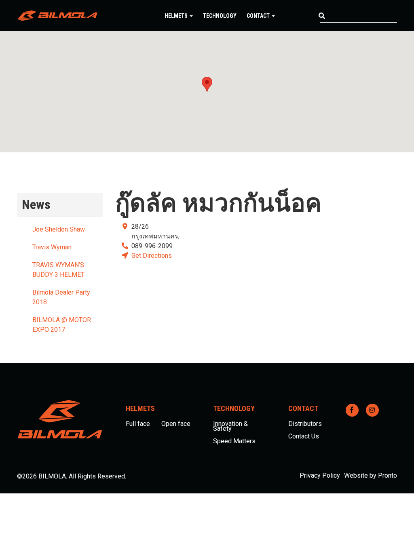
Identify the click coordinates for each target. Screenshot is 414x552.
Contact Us (303, 436)
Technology (220, 16)
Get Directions (151, 255)
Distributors (305, 424)
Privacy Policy (320, 475)
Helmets (177, 16)
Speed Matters (234, 441)
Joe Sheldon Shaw (58, 229)
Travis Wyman (52, 247)
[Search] (321, 16)
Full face (138, 424)
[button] (207, 84)
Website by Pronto (370, 475)
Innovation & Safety (230, 426)
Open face (175, 424)
